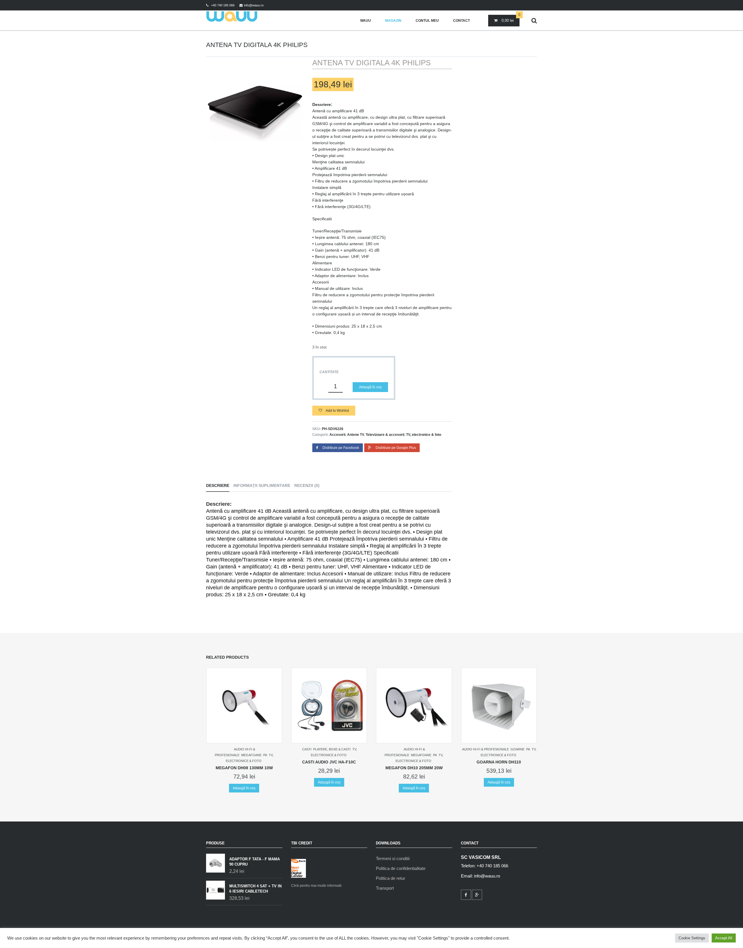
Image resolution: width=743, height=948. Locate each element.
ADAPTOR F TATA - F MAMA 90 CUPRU (254, 861)
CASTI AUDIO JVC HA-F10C (329, 762)
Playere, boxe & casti (332, 749)
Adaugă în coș (370, 387)
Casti (306, 749)
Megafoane (251, 755)
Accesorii (337, 435)
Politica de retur (390, 878)
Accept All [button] (723, 938)
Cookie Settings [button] (692, 938)
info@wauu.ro (254, 5)
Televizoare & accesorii (385, 435)
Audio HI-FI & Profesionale (485, 749)
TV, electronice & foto (423, 435)
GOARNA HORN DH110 (499, 762)
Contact (461, 21)
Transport (385, 888)
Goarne (517, 749)
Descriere (217, 485)
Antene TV (355, 435)
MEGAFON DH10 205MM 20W (414, 767)
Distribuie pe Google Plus (396, 448)
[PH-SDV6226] (255, 106)
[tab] (219, 486)
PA (265, 755)
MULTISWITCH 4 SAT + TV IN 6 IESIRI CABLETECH (255, 888)
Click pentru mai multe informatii (316, 886)
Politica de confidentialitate (400, 868)
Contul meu (427, 21)
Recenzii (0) (307, 485)
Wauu (365, 21)
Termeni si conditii (393, 858)
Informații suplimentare (261, 485)
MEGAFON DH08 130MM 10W (244, 767)
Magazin (393, 21)
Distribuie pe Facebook (340, 448)
